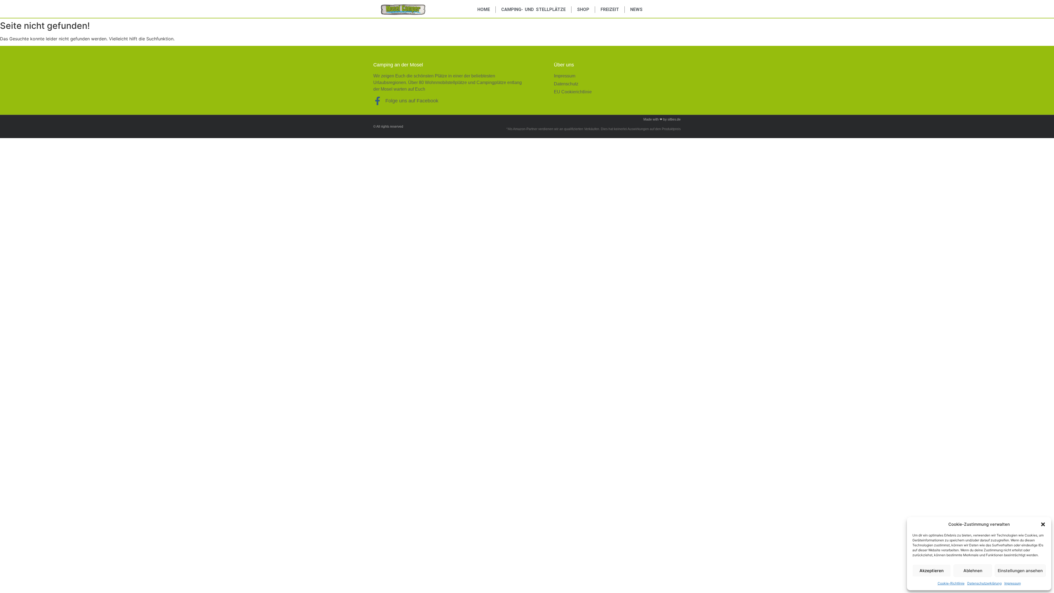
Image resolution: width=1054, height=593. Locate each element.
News (636, 9)
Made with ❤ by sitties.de (662, 119)
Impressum (1012, 583)
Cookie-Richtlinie (951, 583)
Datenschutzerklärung (984, 583)
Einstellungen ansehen (1020, 570)
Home (483, 9)
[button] (1043, 524)
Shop (583, 9)
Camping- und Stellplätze (533, 9)
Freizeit (610, 9)
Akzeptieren (932, 570)
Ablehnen (972, 570)
